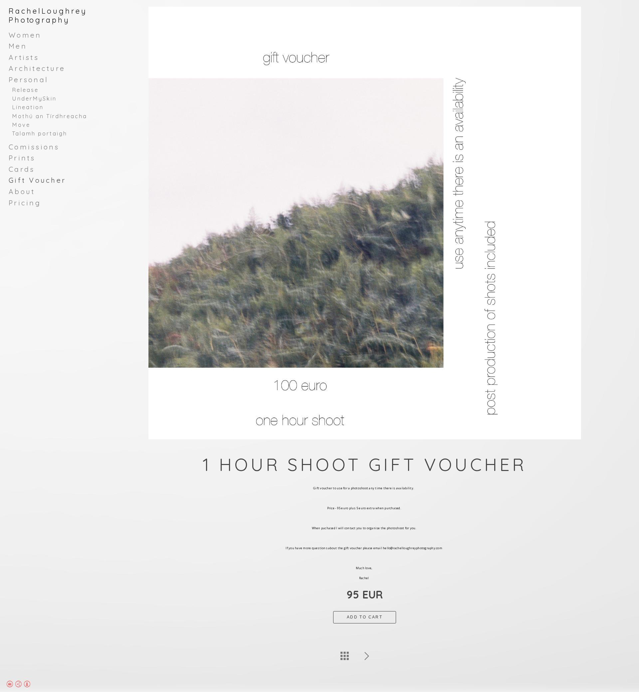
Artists (24, 57)
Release (25, 90)
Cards (22, 169)
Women (25, 35)
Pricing (25, 202)
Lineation (28, 107)
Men (18, 46)
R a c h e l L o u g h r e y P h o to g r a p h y (47, 15)
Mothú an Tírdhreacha (49, 116)
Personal (28, 79)
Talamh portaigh (39, 133)
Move (21, 124)
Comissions (34, 146)
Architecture (37, 68)
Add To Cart (364, 617)
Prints (22, 157)
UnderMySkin (34, 98)
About (22, 191)
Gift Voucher (37, 180)
